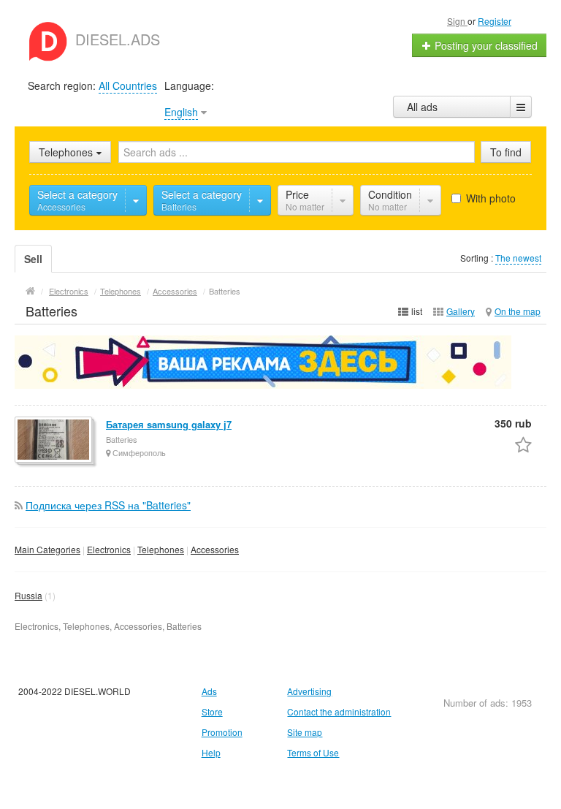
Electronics (109, 549)
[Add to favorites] (523, 444)
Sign (457, 21)
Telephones (160, 549)
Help (211, 752)
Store (212, 711)
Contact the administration (339, 711)
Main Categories (47, 549)
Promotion (222, 732)
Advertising (309, 691)
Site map (304, 732)
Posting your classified (485, 45)
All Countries (128, 85)
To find (506, 152)
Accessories (215, 549)
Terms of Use (313, 752)
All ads (422, 106)
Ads (209, 691)
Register (494, 21)
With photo (489, 198)
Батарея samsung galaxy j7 (169, 424)
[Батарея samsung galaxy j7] (54, 441)
